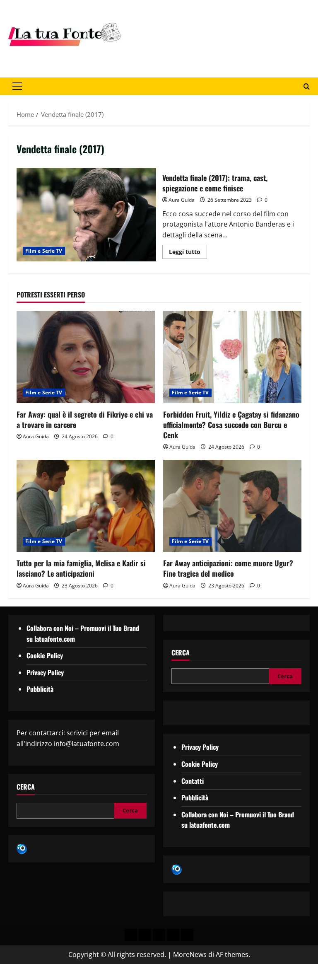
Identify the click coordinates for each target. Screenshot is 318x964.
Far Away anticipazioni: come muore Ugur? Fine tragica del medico (228, 568)
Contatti (192, 781)
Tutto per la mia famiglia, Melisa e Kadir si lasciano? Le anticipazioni (81, 568)
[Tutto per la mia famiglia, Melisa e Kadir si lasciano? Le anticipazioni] (86, 506)
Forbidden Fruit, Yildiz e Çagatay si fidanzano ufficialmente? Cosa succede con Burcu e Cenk (231, 424)
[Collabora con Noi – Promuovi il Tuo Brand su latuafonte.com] (145, 935)
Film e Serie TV (44, 250)
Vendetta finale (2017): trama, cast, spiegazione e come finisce (86, 214)
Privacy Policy (45, 672)
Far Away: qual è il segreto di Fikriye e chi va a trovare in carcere (85, 419)
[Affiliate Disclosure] (173, 935)
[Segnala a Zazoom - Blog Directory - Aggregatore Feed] (22, 848)
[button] (17, 86)
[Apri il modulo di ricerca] (307, 86)
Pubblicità (39, 689)
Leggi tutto (188, 250)
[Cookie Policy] (187, 935)
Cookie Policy (44, 655)
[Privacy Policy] (131, 935)
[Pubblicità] (159, 935)
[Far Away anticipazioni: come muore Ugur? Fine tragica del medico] (232, 506)
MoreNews (190, 954)
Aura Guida (182, 199)
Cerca (26, 787)
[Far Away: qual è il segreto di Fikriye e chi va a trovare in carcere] (86, 357)
